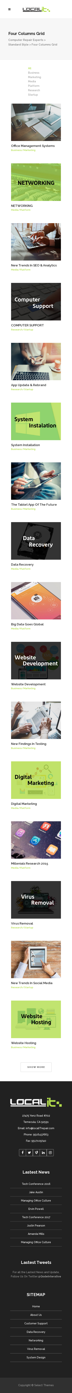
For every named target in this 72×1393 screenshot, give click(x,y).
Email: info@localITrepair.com (36, 1128)
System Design (36, 1357)
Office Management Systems (33, 146)
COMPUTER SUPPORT (27, 325)
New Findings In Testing (28, 744)
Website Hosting (23, 1043)
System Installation (25, 445)
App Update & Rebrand (28, 385)
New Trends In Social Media (31, 983)
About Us (36, 1314)
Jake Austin (36, 1192)
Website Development (28, 684)
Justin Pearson (36, 1225)
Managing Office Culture (36, 1200)
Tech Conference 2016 (36, 1183)
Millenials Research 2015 (29, 863)
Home (36, 1306)
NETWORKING (22, 206)
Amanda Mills (36, 1233)
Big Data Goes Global (27, 624)
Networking (36, 1340)
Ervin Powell (36, 1208)
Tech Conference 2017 (36, 1217)
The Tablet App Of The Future (34, 504)
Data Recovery (22, 564)
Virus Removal (22, 923)
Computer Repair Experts (25, 40)
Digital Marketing (24, 804)
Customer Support (36, 1323)
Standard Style (18, 44)
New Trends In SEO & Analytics (34, 265)
